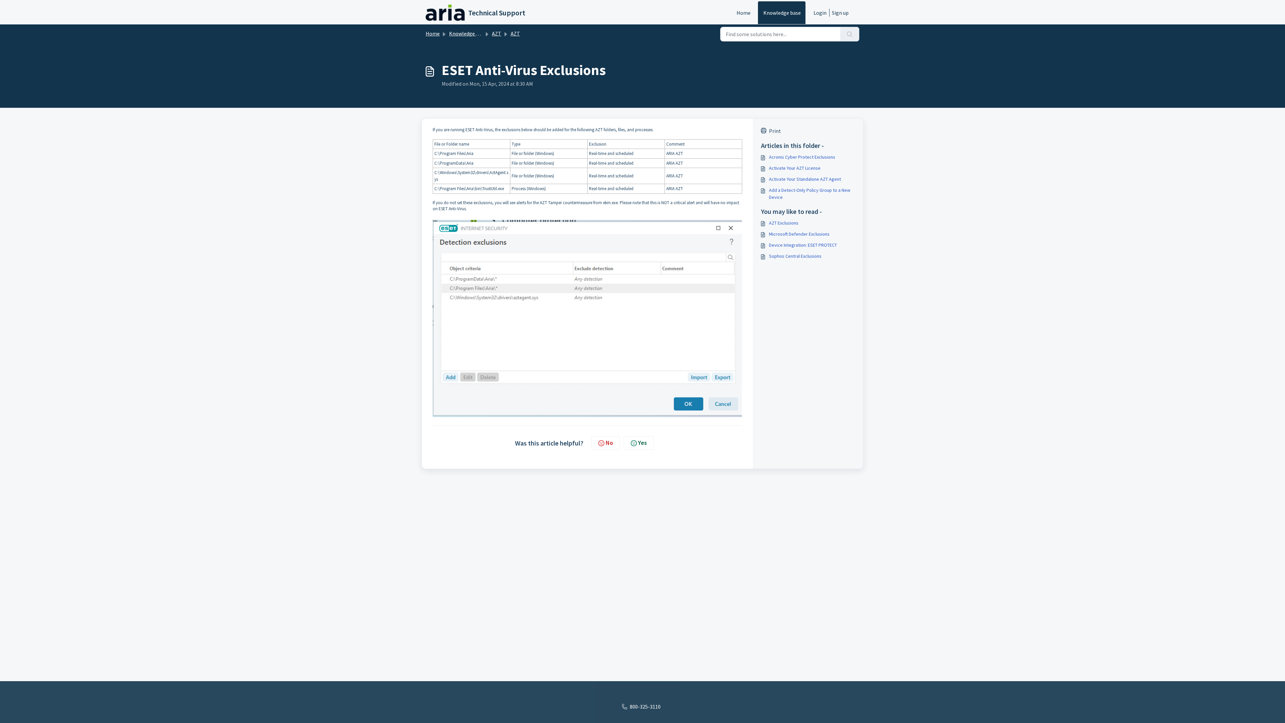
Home (744, 12)
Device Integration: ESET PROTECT (803, 245)
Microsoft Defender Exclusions (799, 234)
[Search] (849, 34)
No (609, 443)
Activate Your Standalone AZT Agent (805, 179)
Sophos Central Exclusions (795, 256)
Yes (642, 443)
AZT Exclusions (783, 223)
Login (820, 12)
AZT (496, 33)
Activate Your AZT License (795, 168)
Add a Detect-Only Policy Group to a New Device (809, 193)
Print (775, 131)
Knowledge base (782, 12)
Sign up (840, 12)
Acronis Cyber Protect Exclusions (802, 157)
